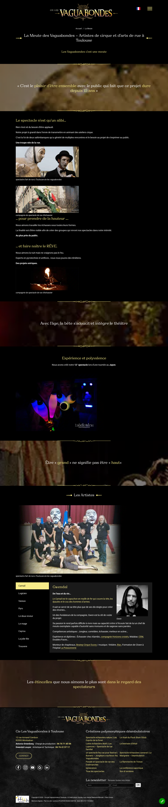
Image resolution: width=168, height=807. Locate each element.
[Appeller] (162, 801)
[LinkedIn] (46, 767)
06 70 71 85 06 (64, 743)
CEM (141, 636)
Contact (24, 756)
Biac (119, 645)
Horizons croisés (120, 636)
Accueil (79, 28)
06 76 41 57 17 (62, 747)
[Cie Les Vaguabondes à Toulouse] (84, 11)
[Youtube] (32, 767)
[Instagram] (25, 767)
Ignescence (91, 768)
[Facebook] (18, 767)
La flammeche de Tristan (131, 762)
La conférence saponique (131, 768)
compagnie (106, 636)
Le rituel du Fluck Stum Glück (133, 737)
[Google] (39, 767)
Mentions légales (37, 801)
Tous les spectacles (95, 771)
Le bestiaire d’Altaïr (128, 743)
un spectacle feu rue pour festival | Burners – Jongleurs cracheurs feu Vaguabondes (102, 755)
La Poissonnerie (68, 648)
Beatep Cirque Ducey (86, 645)
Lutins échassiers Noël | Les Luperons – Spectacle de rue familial (99, 746)
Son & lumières (127, 771)
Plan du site (48, 801)
